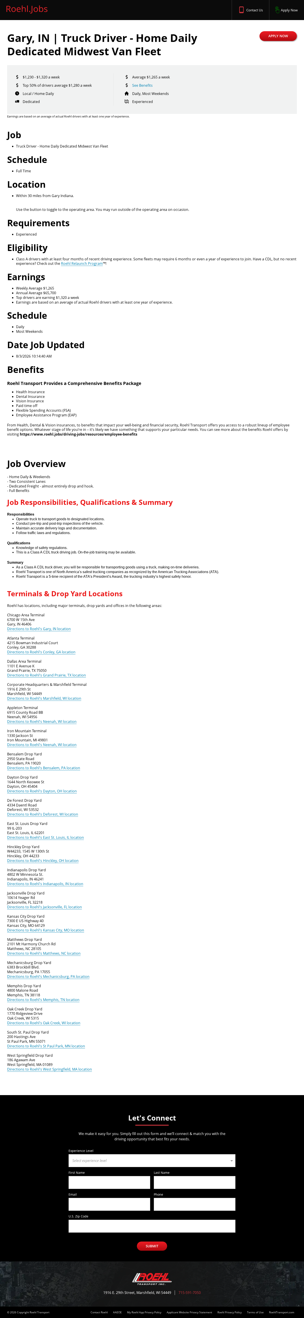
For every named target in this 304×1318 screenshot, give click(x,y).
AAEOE (117, 1312)
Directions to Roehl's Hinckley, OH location (43, 860)
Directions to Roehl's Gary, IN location (39, 628)
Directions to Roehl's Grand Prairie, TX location (46, 675)
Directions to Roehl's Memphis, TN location (43, 999)
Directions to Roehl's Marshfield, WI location (44, 698)
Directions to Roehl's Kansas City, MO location (45, 930)
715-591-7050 (189, 1292)
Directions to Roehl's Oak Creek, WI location (43, 1022)
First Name (77, 1172)
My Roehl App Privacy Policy (144, 1312)
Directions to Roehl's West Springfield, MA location (49, 1069)
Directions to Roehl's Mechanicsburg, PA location (48, 976)
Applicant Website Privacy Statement (189, 1312)
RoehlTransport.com (281, 1312)
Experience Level (81, 1150)
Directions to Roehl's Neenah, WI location (42, 721)
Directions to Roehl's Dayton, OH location (42, 791)
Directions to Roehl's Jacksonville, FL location (44, 907)
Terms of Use (255, 1312)
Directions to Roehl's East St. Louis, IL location (45, 837)
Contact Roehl (99, 1312)
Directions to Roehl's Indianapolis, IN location (45, 883)
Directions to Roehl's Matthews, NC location (44, 953)
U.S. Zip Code (78, 1216)
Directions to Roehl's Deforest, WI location (42, 814)
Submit (152, 1246)
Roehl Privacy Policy (229, 1312)
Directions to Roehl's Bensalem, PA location (43, 767)
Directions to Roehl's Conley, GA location (41, 652)
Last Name (162, 1172)
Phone (158, 1194)
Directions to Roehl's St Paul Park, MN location (46, 1046)
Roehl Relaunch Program (82, 263)
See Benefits (142, 85)
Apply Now (278, 36)
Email (73, 1194)
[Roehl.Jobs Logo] (27, 14)
